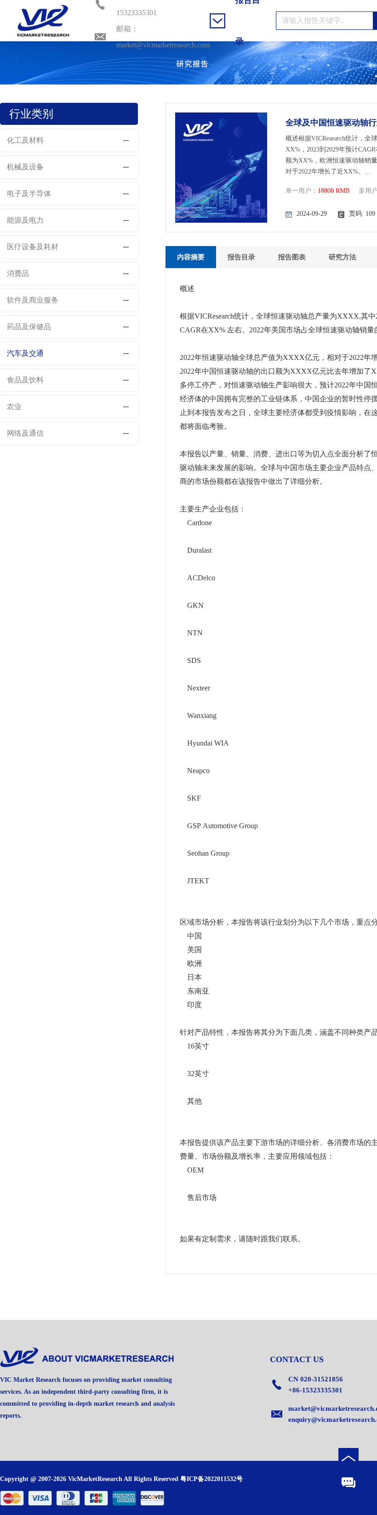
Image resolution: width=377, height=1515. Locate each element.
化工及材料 (25, 140)
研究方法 (342, 257)
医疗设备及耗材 (32, 247)
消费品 (18, 273)
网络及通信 (25, 433)
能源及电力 (25, 220)
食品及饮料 (25, 380)
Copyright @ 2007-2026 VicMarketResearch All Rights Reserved (89, 1479)
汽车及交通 (25, 353)
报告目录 (241, 257)
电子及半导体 (29, 193)
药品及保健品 (29, 327)
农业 (14, 406)
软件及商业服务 (32, 300)
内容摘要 (191, 257)
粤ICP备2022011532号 (211, 1479)
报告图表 (292, 257)
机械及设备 (25, 167)
